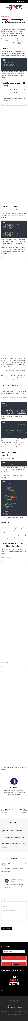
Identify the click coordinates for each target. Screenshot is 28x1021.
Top (14, 1018)
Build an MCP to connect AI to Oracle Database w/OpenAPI (21, 809)
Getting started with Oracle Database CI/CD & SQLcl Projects (7, 809)
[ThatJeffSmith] (14, 7)
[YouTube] (14, 1001)
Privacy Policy (4, 990)
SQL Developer (5, 16)
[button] (25, 59)
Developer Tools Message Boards (14, 1007)
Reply (25, 863)
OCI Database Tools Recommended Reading (13, 837)
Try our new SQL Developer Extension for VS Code (13, 1005)
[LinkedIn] (17, 1001)
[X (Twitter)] (10, 1001)
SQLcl (19, 43)
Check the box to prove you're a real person (11, 930)
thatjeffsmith (14, 787)
